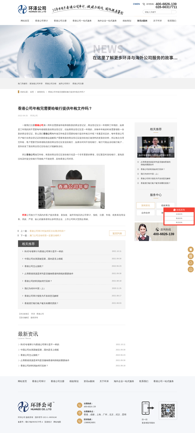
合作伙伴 (145, 212)
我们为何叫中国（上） (35, 288)
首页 (32, 91)
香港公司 (40, 313)
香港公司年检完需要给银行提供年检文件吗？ (66, 91)
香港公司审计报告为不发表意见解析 (42, 295)
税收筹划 (127, 20)
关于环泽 (157, 20)
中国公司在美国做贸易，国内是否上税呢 (44, 258)
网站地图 (57, 422)
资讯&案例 (142, 20)
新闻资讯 (41, 91)
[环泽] (36, 411)
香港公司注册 (60, 20)
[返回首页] (191, 269)
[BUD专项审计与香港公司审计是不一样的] (155, 147)
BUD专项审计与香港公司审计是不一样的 (44, 251)
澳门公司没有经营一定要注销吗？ (45, 235)
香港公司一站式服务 (82, 20)
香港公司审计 (41, 20)
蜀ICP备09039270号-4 (34, 422)
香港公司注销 (50, 83)
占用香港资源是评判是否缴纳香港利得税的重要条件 (49, 273)
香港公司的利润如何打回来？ (38, 280)
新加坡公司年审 (36, 83)
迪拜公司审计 (64, 83)
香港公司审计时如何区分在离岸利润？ (48, 230)
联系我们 (172, 20)
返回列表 (117, 233)
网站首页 (25, 20)
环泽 (24, 214)
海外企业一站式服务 (107, 20)
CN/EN (136, 4)
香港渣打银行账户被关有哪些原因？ (42, 303)
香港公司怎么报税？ (34, 266)
